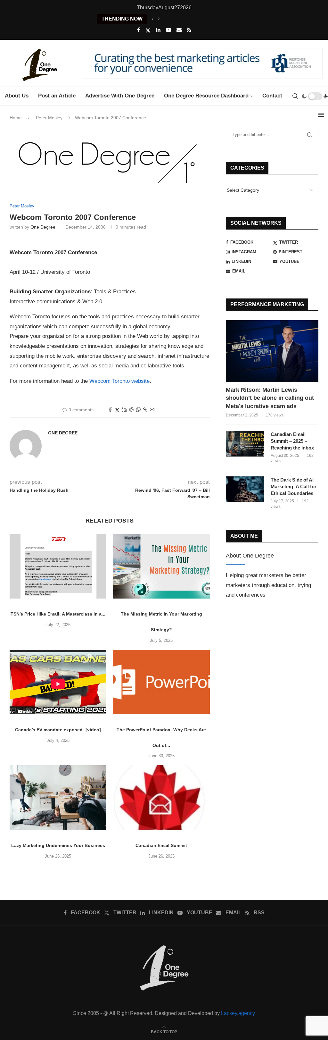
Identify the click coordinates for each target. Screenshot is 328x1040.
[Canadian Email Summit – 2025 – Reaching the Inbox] (245, 444)
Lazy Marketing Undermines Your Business (58, 845)
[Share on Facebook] (110, 410)
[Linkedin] (158, 30)
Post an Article (57, 96)
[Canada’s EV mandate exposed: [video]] (58, 682)
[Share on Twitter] (117, 410)
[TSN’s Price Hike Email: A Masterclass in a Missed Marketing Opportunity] (58, 566)
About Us (17, 96)
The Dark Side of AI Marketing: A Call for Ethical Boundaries (293, 486)
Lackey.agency (238, 1013)
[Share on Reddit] (131, 410)
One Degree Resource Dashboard (206, 96)
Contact (272, 96)
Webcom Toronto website (119, 381)
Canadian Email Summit (161, 845)
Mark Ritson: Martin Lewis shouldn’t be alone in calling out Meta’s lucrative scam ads (270, 398)
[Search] (295, 96)
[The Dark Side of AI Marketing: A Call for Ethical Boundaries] (245, 489)
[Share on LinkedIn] (124, 410)
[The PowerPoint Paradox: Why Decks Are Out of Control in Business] (161, 682)
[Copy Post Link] (145, 409)
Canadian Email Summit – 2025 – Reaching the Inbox (292, 441)
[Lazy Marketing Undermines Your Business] (58, 797)
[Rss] (189, 30)
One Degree (42, 227)
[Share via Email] (152, 410)
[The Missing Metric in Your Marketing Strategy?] (161, 566)
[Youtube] (168, 30)
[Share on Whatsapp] (138, 410)
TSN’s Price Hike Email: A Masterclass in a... (58, 613)
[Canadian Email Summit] (161, 797)
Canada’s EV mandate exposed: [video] (58, 729)
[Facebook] (138, 30)
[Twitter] (148, 30)
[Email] (179, 30)
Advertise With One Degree (119, 96)
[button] (152, 19)
